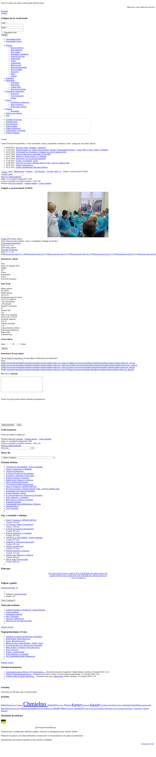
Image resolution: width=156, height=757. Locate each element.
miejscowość (16, 709)
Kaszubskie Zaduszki (14, 614)
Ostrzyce (41, 709)
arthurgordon (58, 676)
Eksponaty (15, 94)
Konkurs (105, 705)
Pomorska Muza (12, 506)
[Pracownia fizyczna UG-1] (12, 254)
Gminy (13, 61)
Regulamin (15, 111)
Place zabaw (15, 52)
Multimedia (10, 80)
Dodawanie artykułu (18, 107)
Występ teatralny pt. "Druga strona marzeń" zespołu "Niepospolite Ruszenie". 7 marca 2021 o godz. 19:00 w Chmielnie (62, 150)
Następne (4, 250)
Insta (8, 115)
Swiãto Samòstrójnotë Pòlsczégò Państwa (32, 167)
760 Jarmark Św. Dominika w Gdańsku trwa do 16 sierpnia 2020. (41, 152)
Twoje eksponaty (17, 96)
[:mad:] (101, 367)
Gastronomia (16, 63)
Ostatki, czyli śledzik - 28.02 (27, 161)
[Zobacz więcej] (7, 627)
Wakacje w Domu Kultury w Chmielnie (31, 156)
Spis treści (15, 72)
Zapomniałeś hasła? (13, 39)
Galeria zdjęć (16, 87)
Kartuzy (29, 171)
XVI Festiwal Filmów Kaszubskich (19, 484)
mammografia (146, 705)
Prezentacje (15, 85)
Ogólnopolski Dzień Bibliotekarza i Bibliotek (23, 504)
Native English (16, 69)
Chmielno (35, 704)
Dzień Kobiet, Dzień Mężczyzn (18, 639)
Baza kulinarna (16, 50)
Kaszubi (86, 705)
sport (87, 709)
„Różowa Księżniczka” (15, 471)
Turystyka (108, 708)
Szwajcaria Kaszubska (96, 709)
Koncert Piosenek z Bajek (16, 493)
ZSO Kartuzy (40, 171)
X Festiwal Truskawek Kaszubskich (20, 473)
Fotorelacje (15, 83)
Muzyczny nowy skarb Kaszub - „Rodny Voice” (24, 643)
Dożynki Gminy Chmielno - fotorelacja (31, 148)
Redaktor (4, 11)
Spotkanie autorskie (13, 502)
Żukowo (4, 711)
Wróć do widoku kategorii (11, 177)
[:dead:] (100, 369)
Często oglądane (45, 183)
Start (10, 171)
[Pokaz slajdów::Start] (3, 239)
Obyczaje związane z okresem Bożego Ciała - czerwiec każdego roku (42, 163)
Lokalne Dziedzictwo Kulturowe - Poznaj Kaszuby (25, 610)
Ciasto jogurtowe (12, 612)
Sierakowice (80, 708)
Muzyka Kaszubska (18, 89)
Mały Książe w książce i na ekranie (19, 500)
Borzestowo (12, 705)
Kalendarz (10, 78)
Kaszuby (96, 704)
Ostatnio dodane (30, 183)
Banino (4, 705)
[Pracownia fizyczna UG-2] (35, 254)
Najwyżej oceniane (15, 183)
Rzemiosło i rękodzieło (19, 54)
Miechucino (6, 708)
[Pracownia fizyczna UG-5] (102, 254)
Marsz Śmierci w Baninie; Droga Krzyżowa (23, 647)
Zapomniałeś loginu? (14, 41)
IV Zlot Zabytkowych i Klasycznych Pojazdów (24, 495)
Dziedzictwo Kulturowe (15, 91)
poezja (47, 708)
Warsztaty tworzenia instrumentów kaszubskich (24, 637)
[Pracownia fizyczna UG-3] (57, 254)
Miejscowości (16, 65)
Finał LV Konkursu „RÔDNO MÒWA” (21, 487)
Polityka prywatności (14, 113)
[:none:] (34, 367)
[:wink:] (103, 365)
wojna (115, 709)
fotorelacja (53, 705)
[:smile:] (34, 363)
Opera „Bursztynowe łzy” (16, 641)
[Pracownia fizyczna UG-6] (125, 254)
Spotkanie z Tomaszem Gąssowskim (20, 476)
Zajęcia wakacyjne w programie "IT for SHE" (33, 154)
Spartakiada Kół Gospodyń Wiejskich (20, 491)
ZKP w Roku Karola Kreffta (17, 482)
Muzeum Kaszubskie (19, 67)
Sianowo (71, 709)
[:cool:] (102, 363)
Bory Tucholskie (12, 616)
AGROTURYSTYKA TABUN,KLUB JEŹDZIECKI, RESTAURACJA (78, 576)
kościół (111, 705)
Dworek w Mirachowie (15, 619)
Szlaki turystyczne (18, 56)
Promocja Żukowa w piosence (17, 478)
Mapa (13, 74)
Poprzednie (16, 243)
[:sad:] (34, 369)
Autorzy (14, 76)
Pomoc (13, 98)
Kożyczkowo (118, 705)
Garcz (61, 705)
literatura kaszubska (132, 705)
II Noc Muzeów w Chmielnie (17, 497)
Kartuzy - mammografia (15, 652)
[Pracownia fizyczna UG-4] (80, 254)
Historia (68, 705)
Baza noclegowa (17, 48)
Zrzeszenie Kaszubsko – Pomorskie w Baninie (133, 709)
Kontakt (9, 109)
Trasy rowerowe (12, 508)
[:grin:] (35, 365)
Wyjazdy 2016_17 (54, 171)
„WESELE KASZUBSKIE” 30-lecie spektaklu (24, 467)
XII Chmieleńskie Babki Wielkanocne (20, 656)
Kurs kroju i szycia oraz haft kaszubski (31, 159)
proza (52, 709)
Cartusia (20, 705)
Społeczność (15, 59)
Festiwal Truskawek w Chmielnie (19, 469)
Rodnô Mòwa (61, 708)
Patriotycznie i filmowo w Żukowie (19, 480)
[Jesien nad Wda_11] (9, 588)
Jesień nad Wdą (20, 594)
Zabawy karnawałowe (24, 165)
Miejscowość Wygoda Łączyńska (19, 621)
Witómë (9, 45)
